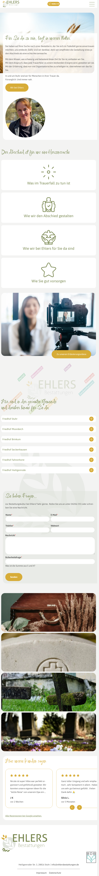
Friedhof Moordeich (12, 429)
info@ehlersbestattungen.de (65, 864)
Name (9, 515)
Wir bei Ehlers (17, 87)
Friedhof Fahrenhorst (13, 459)
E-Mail (54, 515)
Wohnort (55, 525)
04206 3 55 (55, 4)
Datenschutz (55, 873)
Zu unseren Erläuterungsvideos (71, 354)
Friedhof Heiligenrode (14, 470)
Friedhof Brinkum (11, 439)
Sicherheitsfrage (13, 557)
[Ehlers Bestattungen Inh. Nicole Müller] (11, 4)
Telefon (10, 525)
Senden (13, 577)
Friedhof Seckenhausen (14, 449)
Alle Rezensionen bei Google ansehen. (23, 816)
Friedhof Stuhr (9, 418)
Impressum (41, 873)
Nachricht (10, 535)
